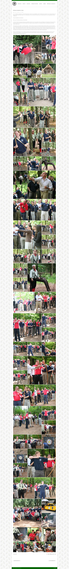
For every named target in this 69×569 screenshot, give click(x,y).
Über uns (24, 3)
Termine (44, 3)
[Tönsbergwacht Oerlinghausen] (14, 6)
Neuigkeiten (19, 3)
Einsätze (40, 3)
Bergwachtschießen (34, 3)
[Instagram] (55, 568)
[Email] (55, 554)
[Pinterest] (50, 554)
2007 (23, 12)
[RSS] (53, 554)
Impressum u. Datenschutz (51, 3)
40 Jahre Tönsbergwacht (52, 560)
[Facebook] (47, 554)
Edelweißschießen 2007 (16, 560)
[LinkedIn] (52, 554)
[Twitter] (48, 554)
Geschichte (28, 3)
